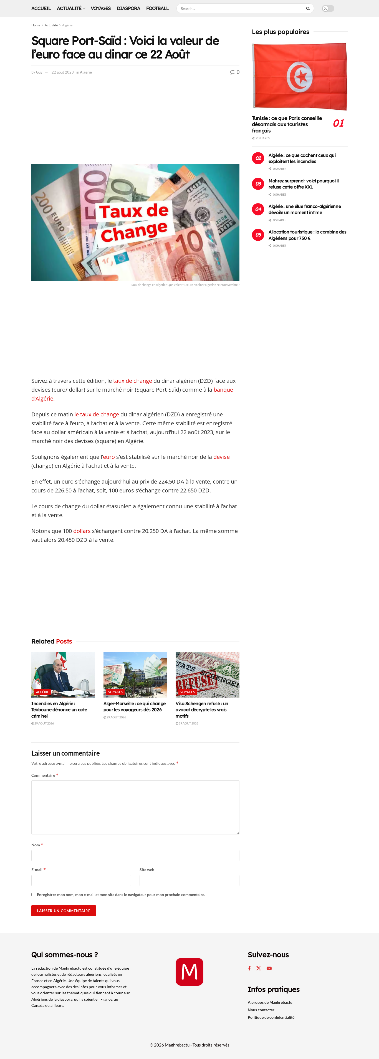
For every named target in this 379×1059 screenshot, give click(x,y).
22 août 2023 (63, 72)
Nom (37, 844)
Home (35, 25)
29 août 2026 (44, 723)
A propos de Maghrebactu (270, 1002)
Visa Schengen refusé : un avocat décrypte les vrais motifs (202, 710)
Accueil (41, 8)
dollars (82, 531)
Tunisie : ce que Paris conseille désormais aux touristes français (287, 124)
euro (109, 457)
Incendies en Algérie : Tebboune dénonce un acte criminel (59, 710)
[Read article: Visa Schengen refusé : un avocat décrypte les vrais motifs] (207, 675)
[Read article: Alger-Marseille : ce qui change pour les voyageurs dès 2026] (135, 675)
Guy (39, 72)
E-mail (38, 869)
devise (221, 457)
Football (157, 8)
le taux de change (96, 414)
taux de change (132, 380)
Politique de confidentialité (271, 1017)
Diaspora (128, 8)
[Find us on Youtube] (269, 968)
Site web (147, 869)
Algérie (67, 25)
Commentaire (45, 775)
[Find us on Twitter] (258, 968)
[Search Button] (309, 8)
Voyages (101, 8)
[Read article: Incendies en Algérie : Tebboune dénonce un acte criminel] (63, 675)
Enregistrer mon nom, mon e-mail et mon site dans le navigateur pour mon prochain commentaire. (121, 894)
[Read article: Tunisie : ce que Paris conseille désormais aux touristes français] (300, 76)
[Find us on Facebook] (249, 968)
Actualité (69, 8)
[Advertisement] (135, 123)
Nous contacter (261, 1009)
